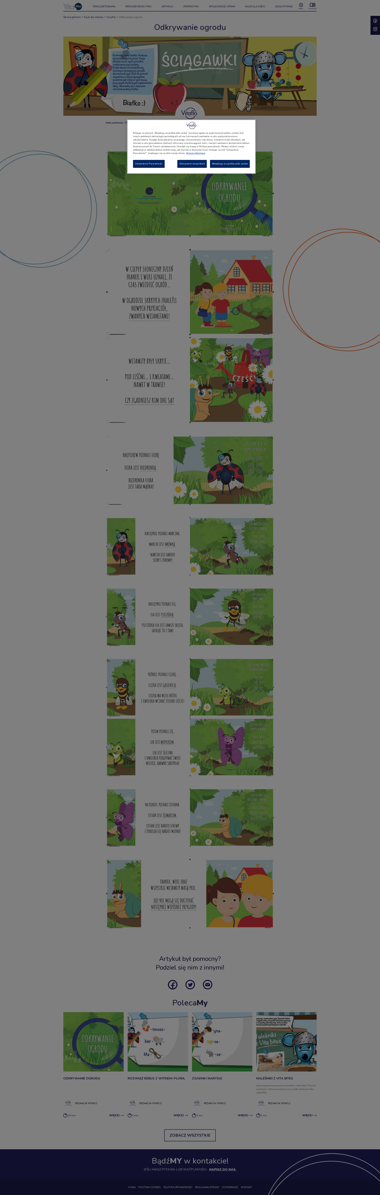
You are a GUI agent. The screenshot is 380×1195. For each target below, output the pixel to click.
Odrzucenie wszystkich (192, 163)
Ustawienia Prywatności (149, 163)
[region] (191, 147)
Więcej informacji (195, 153)
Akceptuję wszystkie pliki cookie (230, 163)
